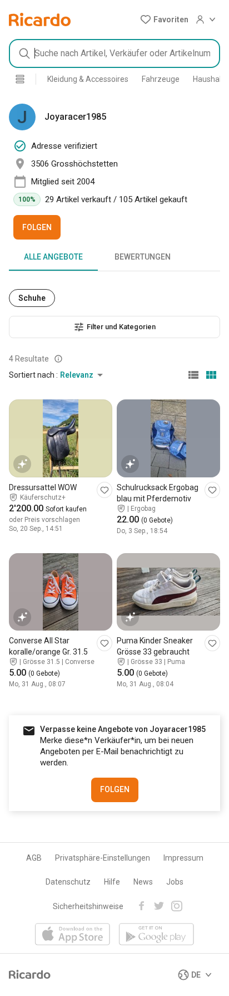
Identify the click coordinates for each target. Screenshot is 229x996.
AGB (34, 857)
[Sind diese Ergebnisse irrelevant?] (58, 358)
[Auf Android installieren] (156, 935)
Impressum (183, 857)
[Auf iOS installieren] (72, 935)
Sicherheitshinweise (88, 906)
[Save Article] (104, 490)
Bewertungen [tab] (142, 256)
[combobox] (114, 53)
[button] (164, 19)
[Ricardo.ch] (40, 19)
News (143, 881)
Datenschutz (68, 881)
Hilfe (112, 881)
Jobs (174, 881)
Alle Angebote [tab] (53, 256)
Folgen (37, 227)
